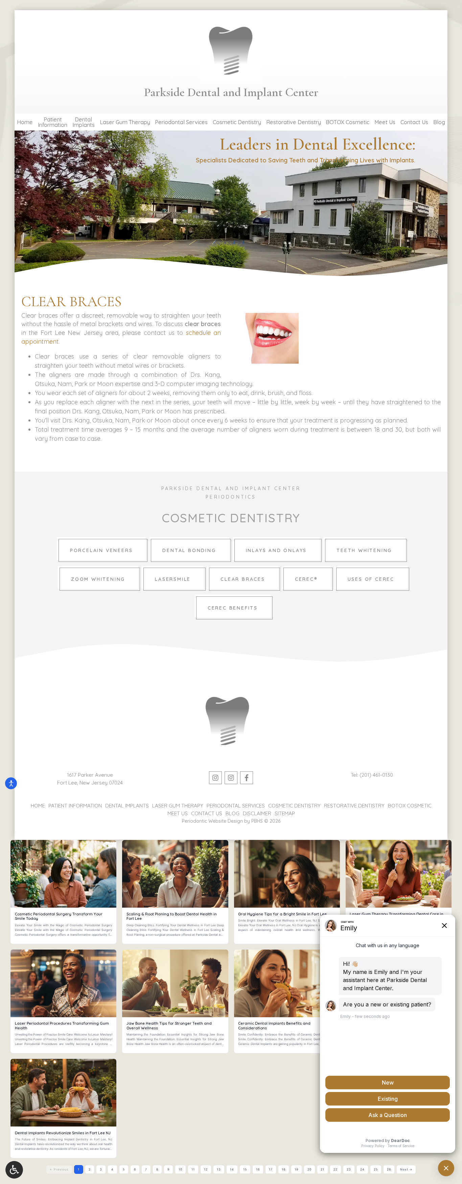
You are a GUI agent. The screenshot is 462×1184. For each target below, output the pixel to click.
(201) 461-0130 (376, 775)
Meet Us (384, 122)
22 (335, 1169)
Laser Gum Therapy (125, 122)
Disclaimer (257, 813)
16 (258, 1169)
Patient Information (75, 805)
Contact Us (414, 122)
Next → (406, 1169)
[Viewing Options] (14, 1170)
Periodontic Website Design (212, 821)
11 (193, 1169)
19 (296, 1169)
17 (271, 1169)
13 (219, 1169)
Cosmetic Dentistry (237, 122)
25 (376, 1169)
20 (309, 1169)
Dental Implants (127, 805)
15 (245, 1169)
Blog (439, 122)
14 (232, 1169)
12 (206, 1169)
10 (180, 1169)
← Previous (59, 1169)
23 (349, 1169)
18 (283, 1169)
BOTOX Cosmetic (347, 122)
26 (389, 1169)
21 (322, 1169)
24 (362, 1169)
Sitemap (285, 813)
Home (25, 122)
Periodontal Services (181, 122)
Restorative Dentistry (293, 122)
